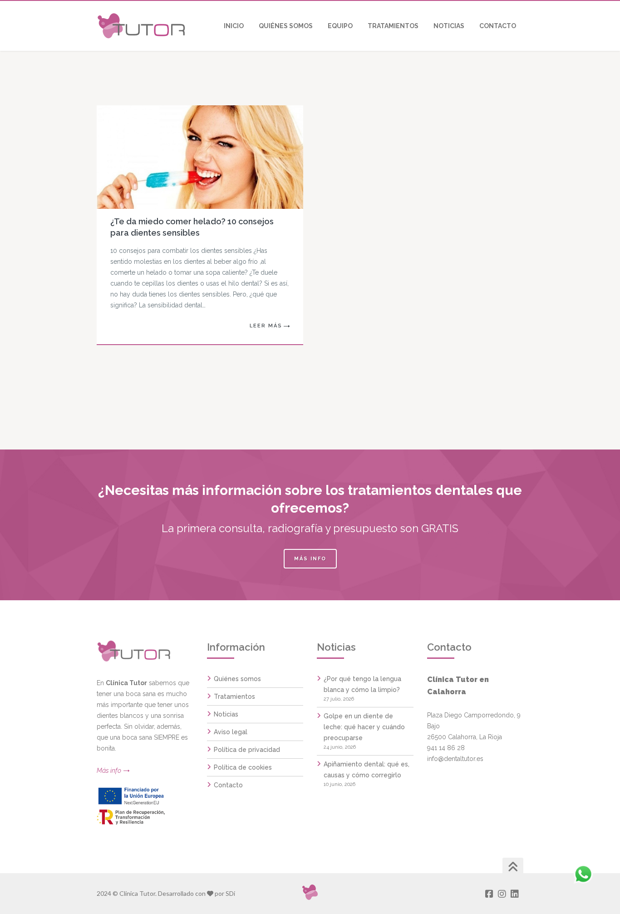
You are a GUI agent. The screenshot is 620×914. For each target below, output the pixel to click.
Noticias (226, 714)
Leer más (266, 326)
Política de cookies (243, 767)
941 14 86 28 (446, 747)
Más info (310, 559)
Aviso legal (230, 732)
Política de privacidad (247, 749)
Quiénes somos (237, 678)
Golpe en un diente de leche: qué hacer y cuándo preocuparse (364, 726)
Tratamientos (234, 696)
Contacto (228, 785)
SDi (230, 893)
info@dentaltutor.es (455, 758)
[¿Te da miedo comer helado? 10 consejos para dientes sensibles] (187, 157)
